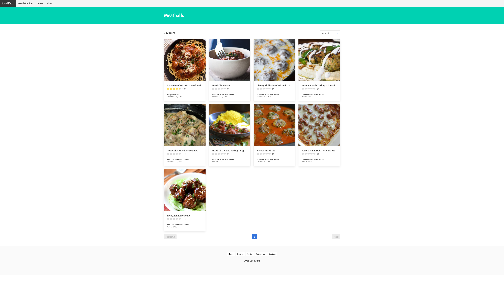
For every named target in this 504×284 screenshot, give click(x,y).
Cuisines (272, 254)
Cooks (40, 3)
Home (231, 254)
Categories (260, 254)
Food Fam (8, 3)
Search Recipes (25, 3)
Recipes (240, 254)
